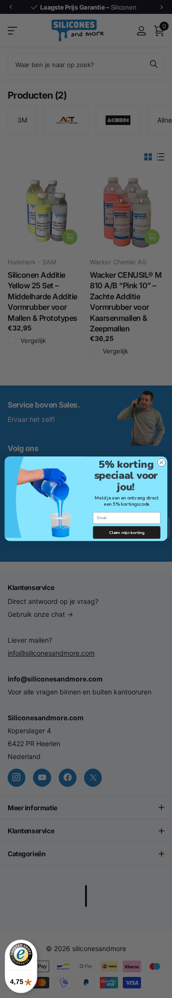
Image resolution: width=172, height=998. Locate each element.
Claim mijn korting (126, 532)
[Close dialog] (161, 463)
